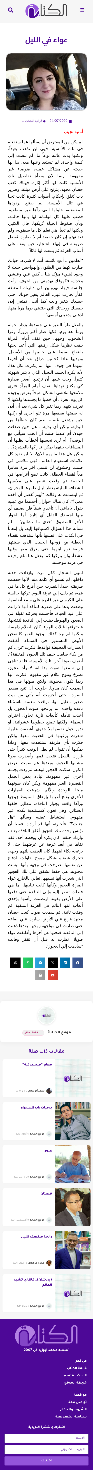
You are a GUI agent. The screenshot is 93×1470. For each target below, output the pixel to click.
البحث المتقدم (75, 1376)
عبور (48, 1151)
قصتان (46, 1194)
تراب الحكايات (31, 121)
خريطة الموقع (75, 1383)
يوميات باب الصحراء (36, 1108)
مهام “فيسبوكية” (37, 1065)
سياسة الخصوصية (71, 1417)
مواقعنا (80, 1395)
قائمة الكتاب (77, 1368)
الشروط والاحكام (73, 1410)
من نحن (80, 1361)
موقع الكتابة (59, 1033)
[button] (77, 963)
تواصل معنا (77, 1402)
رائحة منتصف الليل (36, 1237)
